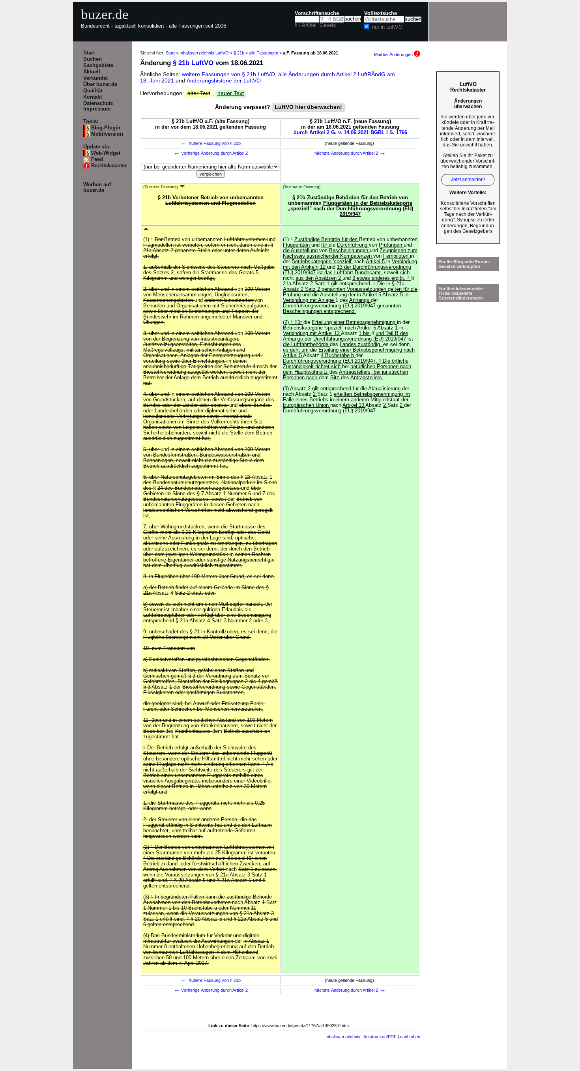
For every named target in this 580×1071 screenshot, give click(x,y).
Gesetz (328, 25)
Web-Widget (105, 153)
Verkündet (95, 78)
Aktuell (91, 72)
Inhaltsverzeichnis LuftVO (204, 53)
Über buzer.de (100, 84)
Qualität (92, 91)
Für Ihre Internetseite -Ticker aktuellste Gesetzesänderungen (461, 293)
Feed (97, 159)
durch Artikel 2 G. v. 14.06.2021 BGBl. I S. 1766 (350, 132)
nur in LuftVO (387, 27)
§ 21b (239, 53)
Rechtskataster (109, 166)
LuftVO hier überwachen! (308, 107)
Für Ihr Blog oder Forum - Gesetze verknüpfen (465, 264)
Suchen (92, 59)
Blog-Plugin (105, 128)
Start (89, 53)
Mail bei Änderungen (394, 54)
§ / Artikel (305, 25)
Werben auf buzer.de (97, 187)
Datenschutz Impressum (98, 106)
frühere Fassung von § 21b (211, 143)
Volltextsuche (380, 13)
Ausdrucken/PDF (380, 1036)
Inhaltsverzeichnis (343, 1036)
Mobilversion (107, 134)
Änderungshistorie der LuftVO (224, 80)
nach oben (410, 1036)
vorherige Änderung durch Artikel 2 (211, 153)
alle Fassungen (263, 53)
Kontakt (92, 97)
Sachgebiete (98, 65)
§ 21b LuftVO (193, 63)
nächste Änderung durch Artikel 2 (350, 153)
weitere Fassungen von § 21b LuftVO (228, 74)
